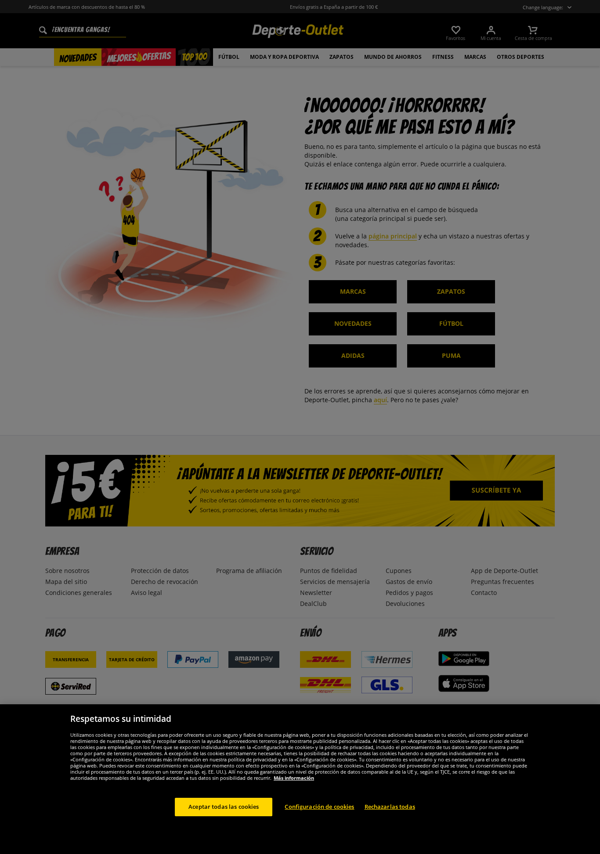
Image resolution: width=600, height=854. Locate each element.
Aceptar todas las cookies (223, 807)
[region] (300, 779)
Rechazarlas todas (390, 807)
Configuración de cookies (319, 807)
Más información (294, 778)
